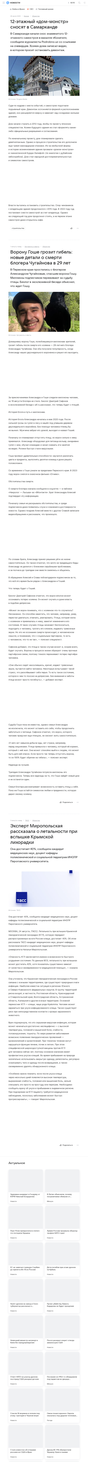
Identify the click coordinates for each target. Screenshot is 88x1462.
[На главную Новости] (14, 2)
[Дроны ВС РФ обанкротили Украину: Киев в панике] (62, 1442)
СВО (31, 9)
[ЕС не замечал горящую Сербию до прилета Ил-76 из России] (25, 1259)
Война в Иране (18, 9)
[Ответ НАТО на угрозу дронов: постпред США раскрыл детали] (25, 1369)
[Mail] (7, 2)
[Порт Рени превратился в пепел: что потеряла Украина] (25, 1223)
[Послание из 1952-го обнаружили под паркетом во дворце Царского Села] (62, 1369)
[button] (44, 76)
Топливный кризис (46, 9)
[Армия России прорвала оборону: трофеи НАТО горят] (62, 1223)
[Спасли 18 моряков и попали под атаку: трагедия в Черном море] (25, 1406)
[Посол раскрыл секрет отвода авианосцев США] (62, 1333)
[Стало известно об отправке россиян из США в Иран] (25, 1442)
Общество (36, 16)
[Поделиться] (71, 228)
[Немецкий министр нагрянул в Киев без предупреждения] (25, 1333)
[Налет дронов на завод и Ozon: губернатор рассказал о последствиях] (25, 1296)
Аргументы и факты (32, 246)
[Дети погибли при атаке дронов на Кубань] (62, 1259)
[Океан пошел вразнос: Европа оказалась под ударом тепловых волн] (62, 1406)
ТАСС (27, 820)
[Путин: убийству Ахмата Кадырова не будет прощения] (62, 1296)
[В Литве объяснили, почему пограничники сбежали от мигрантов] (62, 1186)
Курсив (26, 16)
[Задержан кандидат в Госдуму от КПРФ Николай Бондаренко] (25, 1186)
